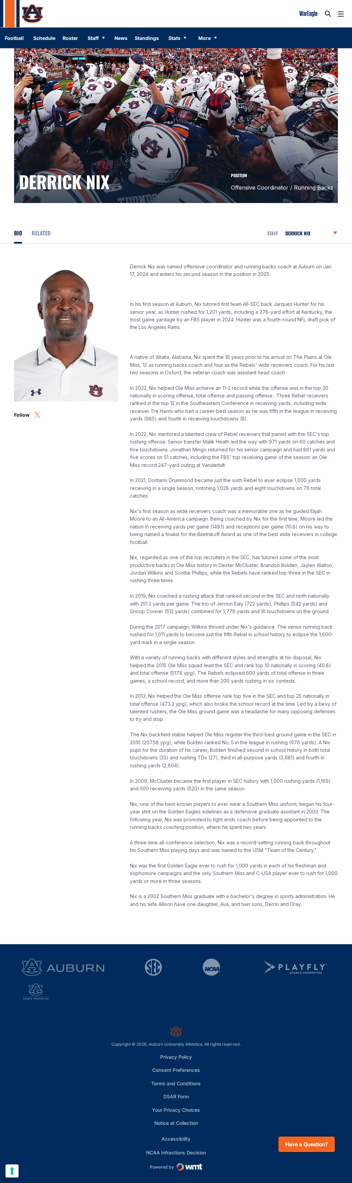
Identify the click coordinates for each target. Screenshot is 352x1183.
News (121, 38)
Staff (93, 38)
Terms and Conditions (176, 1083)
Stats (174, 38)
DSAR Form (176, 1096)
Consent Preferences (176, 1070)
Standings (147, 38)
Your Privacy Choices (176, 1110)
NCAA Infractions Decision (176, 1152)
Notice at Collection (176, 1123)
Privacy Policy (176, 1057)
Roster (70, 38)
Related (41, 233)
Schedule (44, 38)
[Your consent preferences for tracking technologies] (12, 1170)
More (204, 38)
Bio (18, 233)
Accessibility (176, 1139)
